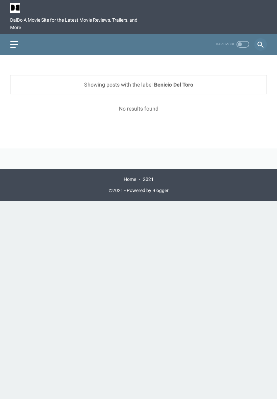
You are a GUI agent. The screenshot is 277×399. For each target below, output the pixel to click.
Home (130, 179)
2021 (148, 179)
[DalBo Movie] (19, 8)
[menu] (14, 44)
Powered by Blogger (148, 190)
